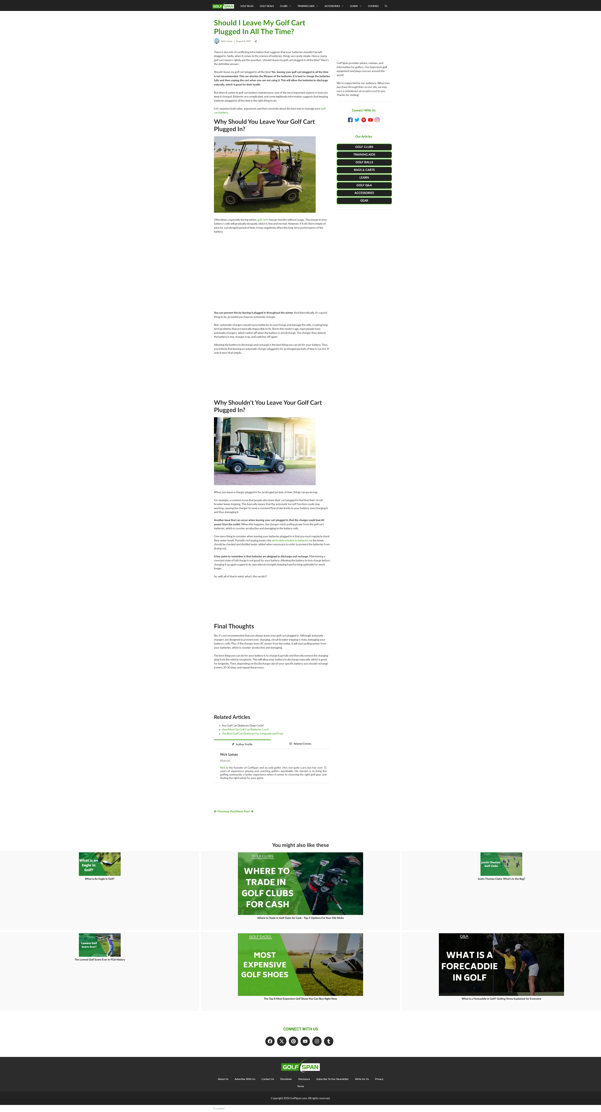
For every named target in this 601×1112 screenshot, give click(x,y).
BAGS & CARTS (364, 170)
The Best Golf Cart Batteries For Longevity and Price (252, 733)
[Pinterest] (293, 1041)
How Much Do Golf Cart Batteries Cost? (245, 729)
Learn (354, 6)
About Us (223, 1079)
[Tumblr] (328, 1041)
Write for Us (362, 1079)
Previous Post (226, 811)
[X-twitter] (281, 1041)
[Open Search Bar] (386, 6)
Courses (373, 6)
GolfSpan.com (298, 1098)
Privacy (379, 1079)
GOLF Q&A (364, 185)
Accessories (332, 6)
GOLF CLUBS (364, 147)
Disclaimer (286, 1079)
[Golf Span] (224, 5)
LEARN (364, 177)
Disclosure (304, 1079)
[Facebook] (270, 1041)
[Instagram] (317, 1041)
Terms (300, 1086)
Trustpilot (218, 1108)
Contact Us (268, 1079)
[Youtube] (305, 1041)
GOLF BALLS (364, 162)
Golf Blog (247, 6)
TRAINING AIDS (364, 154)
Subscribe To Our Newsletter (332, 1079)
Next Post (243, 811)
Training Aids (306, 6)
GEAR (364, 200)
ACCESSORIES (364, 193)
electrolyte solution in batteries (290, 540)
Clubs (283, 6)
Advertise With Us (245, 1079)
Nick (223, 767)
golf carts (262, 219)
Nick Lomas (226, 41)
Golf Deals (267, 6)
